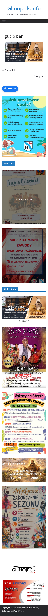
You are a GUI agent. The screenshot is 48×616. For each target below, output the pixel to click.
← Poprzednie (9, 70)
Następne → (40, 76)
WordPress (18, 611)
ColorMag (6, 611)
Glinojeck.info (24, 8)
